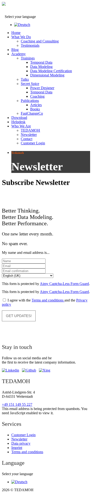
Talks (25, 79)
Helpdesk (18, 122)
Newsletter (29, 135)
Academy (18, 54)
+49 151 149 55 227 (17, 404)
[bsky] (29, 370)
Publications (30, 101)
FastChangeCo (32, 113)
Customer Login (33, 143)
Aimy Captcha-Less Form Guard (64, 284)
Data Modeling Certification (51, 71)
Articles (36, 105)
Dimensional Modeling (47, 75)
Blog (15, 50)
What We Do (21, 37)
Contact (26, 139)
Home (16, 33)
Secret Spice (30, 84)
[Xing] (44, 370)
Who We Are (21, 126)
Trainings (28, 58)
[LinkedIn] (10, 370)
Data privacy (20, 443)
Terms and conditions (48, 300)
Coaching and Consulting (40, 41)
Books (35, 109)
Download (19, 118)
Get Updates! (19, 316)
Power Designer (42, 88)
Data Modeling (41, 67)
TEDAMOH (30, 130)
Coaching (37, 96)
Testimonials (30, 45)
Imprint (16, 448)
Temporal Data (41, 62)
